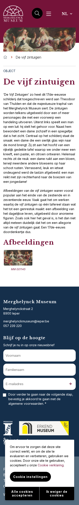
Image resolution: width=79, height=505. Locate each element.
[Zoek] (37, 14)
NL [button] (65, 14)
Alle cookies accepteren (22, 493)
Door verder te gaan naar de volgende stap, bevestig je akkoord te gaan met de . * (40, 399)
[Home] (5, 57)
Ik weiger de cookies (56, 493)
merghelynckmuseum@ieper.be (26, 321)
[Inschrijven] (70, 384)
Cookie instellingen (30, 477)
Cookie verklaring (51, 465)
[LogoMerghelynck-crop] (13, 23)
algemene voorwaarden (25, 403)
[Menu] (48, 13)
